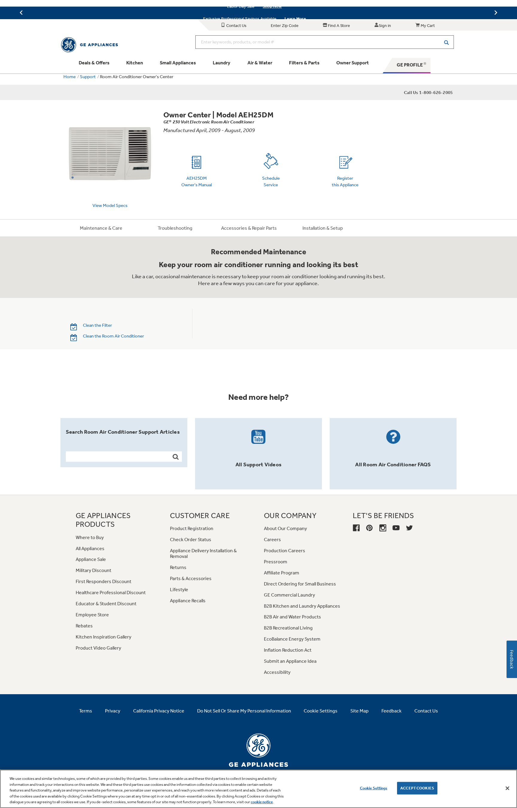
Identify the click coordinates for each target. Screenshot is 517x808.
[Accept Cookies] (507, 788)
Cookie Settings (373, 788)
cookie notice (262, 802)
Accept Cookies (417, 788)
